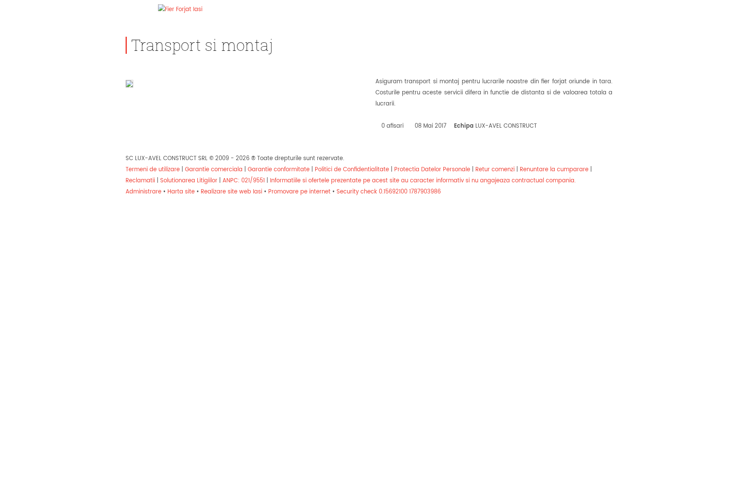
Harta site (181, 191)
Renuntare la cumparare (554, 169)
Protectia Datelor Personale (432, 169)
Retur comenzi (495, 169)
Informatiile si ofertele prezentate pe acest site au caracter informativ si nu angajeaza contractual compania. (423, 180)
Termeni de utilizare (153, 169)
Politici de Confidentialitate (352, 169)
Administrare (143, 191)
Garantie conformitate (279, 169)
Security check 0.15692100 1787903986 (389, 191)
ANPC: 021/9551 (244, 180)
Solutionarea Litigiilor (188, 180)
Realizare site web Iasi (231, 191)
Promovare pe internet (299, 191)
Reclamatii (140, 180)
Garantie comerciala (214, 169)
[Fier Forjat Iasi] (180, 9)
